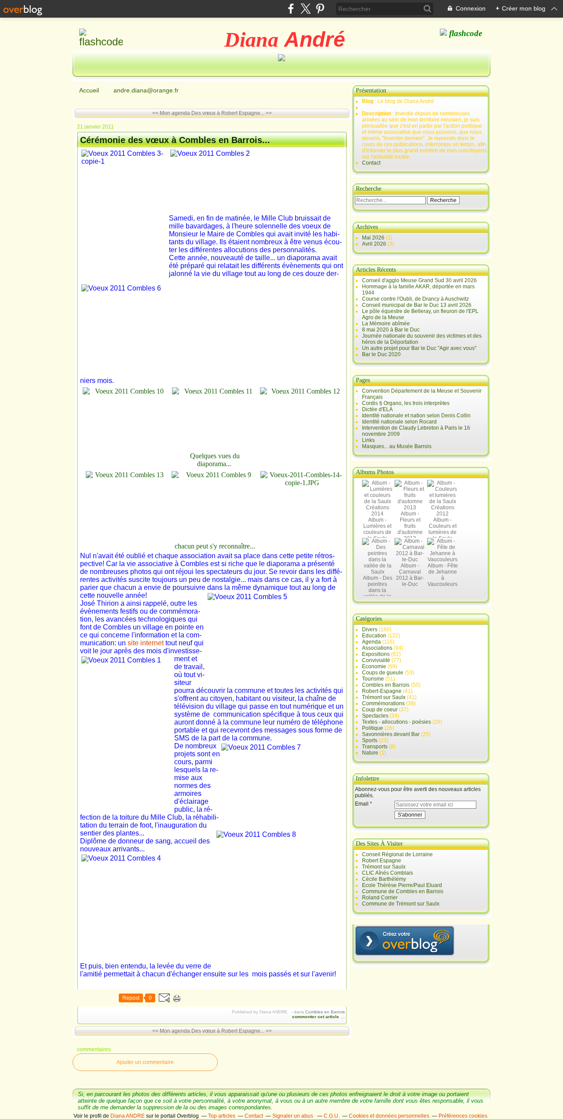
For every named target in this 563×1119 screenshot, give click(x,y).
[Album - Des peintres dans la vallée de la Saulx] (377, 572)
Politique (372, 728)
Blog (367, 101)
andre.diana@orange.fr (146, 90)
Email (362, 804)
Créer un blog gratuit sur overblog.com (404, 941)
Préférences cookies (463, 1116)
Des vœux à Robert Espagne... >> (231, 113)
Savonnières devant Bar (391, 734)
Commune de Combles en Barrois (402, 891)
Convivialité (376, 660)
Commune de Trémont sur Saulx (400, 904)
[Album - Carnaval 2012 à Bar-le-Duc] (410, 559)
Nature (370, 753)
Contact (371, 163)
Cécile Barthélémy (384, 879)
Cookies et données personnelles (389, 1116)
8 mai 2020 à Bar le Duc (391, 330)
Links (368, 440)
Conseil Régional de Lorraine (397, 854)
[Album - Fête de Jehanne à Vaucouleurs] (442, 559)
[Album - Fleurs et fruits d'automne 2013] (410, 507)
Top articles (221, 1116)
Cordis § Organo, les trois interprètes (406, 403)
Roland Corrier (380, 897)
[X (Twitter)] (305, 9)
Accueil (89, 90)
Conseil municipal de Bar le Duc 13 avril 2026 (417, 305)
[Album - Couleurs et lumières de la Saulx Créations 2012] (442, 514)
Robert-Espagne (382, 691)
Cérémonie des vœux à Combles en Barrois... (175, 140)
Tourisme (373, 679)
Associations (377, 648)
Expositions (376, 654)
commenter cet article (316, 1016)
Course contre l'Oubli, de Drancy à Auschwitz (415, 299)
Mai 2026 (374, 238)
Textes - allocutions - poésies (396, 722)
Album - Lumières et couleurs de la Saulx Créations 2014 (377, 535)
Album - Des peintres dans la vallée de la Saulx (377, 590)
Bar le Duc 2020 (381, 354)
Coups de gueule (382, 673)
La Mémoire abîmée (386, 323)
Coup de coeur (380, 710)
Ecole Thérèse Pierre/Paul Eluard (402, 885)
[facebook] (290, 9)
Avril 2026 (375, 244)
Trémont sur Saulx (384, 697)
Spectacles (375, 716)
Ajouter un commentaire (145, 1062)
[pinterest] (319, 9)
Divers (369, 629)
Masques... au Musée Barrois (396, 446)
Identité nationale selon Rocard (399, 422)
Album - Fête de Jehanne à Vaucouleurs (443, 575)
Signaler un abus (293, 1116)
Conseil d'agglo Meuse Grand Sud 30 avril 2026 (419, 280)
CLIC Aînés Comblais (387, 873)
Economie (374, 666)
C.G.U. (332, 1116)
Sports (369, 740)
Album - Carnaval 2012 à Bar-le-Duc (410, 575)
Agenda (371, 642)
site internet (146, 643)
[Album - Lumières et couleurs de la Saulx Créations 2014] (377, 514)
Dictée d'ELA (377, 409)
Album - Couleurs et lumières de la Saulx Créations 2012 (442, 535)
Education (374, 636)
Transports (375, 747)
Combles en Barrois (325, 1011)
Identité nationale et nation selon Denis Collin (416, 415)
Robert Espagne (381, 861)
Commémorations (383, 703)
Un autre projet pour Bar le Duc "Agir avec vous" (419, 348)
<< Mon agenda (171, 113)
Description (377, 113)
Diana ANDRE (127, 1116)
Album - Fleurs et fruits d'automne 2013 (410, 526)
